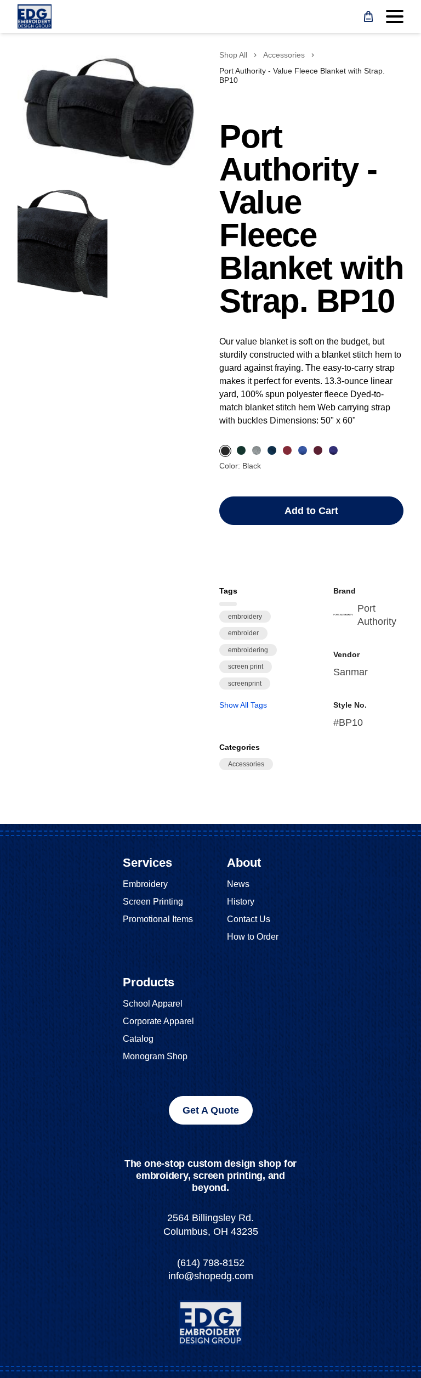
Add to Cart (311, 510)
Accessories (284, 54)
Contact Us (248, 919)
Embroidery (145, 884)
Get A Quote (211, 1110)
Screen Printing (153, 901)
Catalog (138, 1038)
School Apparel (153, 1003)
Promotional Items (158, 919)
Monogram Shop (155, 1056)
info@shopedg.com (210, 1275)
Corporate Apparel (158, 1021)
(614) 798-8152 (210, 1262)
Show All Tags (243, 705)
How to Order (252, 936)
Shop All (233, 54)
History (240, 901)
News (238, 884)
